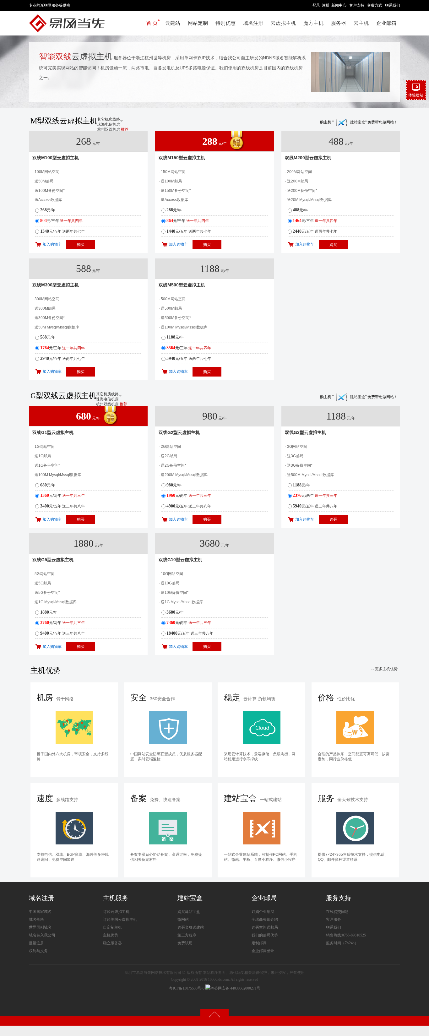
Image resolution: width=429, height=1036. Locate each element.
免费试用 (185, 943)
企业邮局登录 (263, 951)
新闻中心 (338, 5)
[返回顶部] (214, 1014)
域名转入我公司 (42, 935)
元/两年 (62, 495)
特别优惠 (225, 23)
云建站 (172, 23)
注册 (325, 5)
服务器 (338, 23)
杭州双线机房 (112, 129)
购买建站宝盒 (188, 911)
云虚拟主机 (283, 23)
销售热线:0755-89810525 (346, 935)
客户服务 (333, 919)
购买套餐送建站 (190, 927)
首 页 (152, 23)
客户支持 (356, 5)
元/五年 (62, 231)
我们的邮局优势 (265, 935)
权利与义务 (38, 951)
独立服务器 (112, 943)
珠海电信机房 (108, 124)
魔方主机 (313, 23)
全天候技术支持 (343, 798)
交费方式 (374, 5)
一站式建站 (253, 798)
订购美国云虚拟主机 (120, 919)
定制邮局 (259, 943)
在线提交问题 (337, 911)
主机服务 (115, 897)
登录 (316, 5)
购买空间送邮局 (265, 927)
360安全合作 (152, 697)
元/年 (47, 210)
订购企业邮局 (263, 911)
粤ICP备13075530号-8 (186, 988)
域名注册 (253, 23)
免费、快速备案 (155, 798)
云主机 (361, 23)
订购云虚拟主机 (116, 911)
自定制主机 (112, 927)
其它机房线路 (108, 119)
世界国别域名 (40, 927)
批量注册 (36, 943)
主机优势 (110, 935)
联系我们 (392, 5)
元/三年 (61, 221)
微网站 (183, 919)
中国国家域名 (40, 911)
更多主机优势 (384, 669)
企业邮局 (264, 897)
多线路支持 (57, 798)
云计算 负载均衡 (249, 697)
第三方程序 (186, 935)
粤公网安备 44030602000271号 (235, 988)
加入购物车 (52, 244)
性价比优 (336, 697)
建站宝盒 (357, 122)
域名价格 (36, 919)
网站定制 (198, 23)
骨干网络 (55, 697)
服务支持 (338, 897)
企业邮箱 (386, 23)
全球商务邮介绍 (265, 919)
